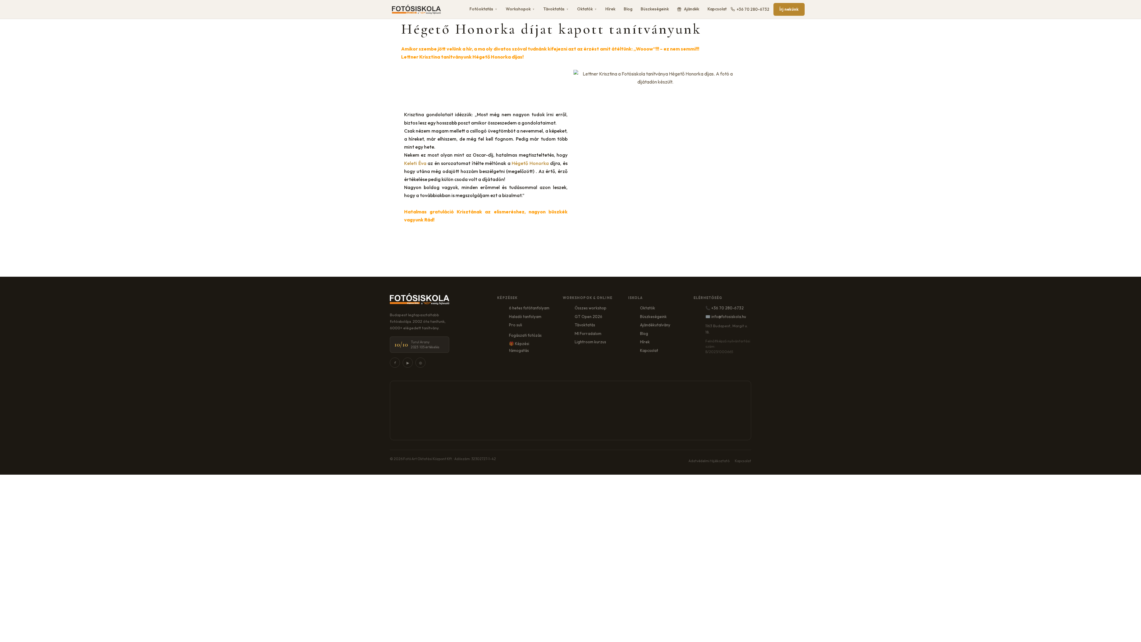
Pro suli (515, 324)
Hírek (610, 9)
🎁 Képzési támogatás (519, 347)
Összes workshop (590, 308)
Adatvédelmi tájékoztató (708, 461)
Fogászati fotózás (525, 335)
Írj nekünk (789, 9)
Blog (628, 9)
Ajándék (691, 9)
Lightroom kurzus (590, 341)
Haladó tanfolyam (525, 316)
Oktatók (587, 9)
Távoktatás (556, 9)
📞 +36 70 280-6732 (724, 308)
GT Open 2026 (588, 316)
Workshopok (520, 9)
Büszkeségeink (655, 9)
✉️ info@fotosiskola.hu (725, 316)
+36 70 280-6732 (753, 9)
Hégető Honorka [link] (530, 163)
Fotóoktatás (483, 9)
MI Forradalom (588, 333)
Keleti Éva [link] (415, 163)
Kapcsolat (716, 9)
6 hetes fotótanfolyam (529, 308)
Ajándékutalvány (655, 324)
